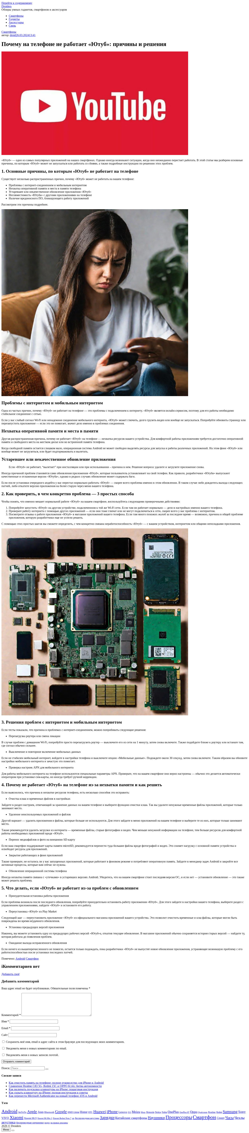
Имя (5, 1021)
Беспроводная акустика (87, 1118)
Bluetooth (49, 1112)
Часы (229, 1118)
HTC (90, 1112)
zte (73, 1118)
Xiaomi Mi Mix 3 (44, 1118)
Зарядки (107, 1117)
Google (61, 1111)
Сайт (4, 1034)
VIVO (5, 1117)
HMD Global (73, 1112)
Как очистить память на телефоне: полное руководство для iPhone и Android (56, 1082)
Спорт (221, 1117)
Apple (32, 1111)
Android (20, 958)
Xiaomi (16, 1117)
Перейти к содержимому (16, 3)
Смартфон (32, 958)
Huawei (99, 1111)
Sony (242, 1112)
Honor (83, 1112)
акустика (8, 1122)
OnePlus (173, 1112)
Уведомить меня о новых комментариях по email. (36, 1048)
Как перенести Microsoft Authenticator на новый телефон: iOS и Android (53, 1095)
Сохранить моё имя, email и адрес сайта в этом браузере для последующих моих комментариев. (65, 1041)
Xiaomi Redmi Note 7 (62, 1118)
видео (47, 1123)
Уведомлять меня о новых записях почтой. (32, 1055)
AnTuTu (22, 1112)
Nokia (158, 1112)
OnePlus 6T (184, 1112)
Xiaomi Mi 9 (30, 1118)
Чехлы (239, 1118)
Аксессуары (16, 22)
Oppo (193, 1112)
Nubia (164, 1112)
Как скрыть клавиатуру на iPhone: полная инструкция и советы (48, 1092)
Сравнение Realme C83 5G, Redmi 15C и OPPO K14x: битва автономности (55, 1086)
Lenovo (122, 1112)
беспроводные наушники (30, 1122)
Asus (41, 1111)
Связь (12, 25)
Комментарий (11, 1015)
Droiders (6, 6)
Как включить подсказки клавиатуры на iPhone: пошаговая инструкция (53, 1089)
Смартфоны (16, 15)
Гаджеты (14, 19)
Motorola (150, 1112)
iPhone (112, 1111)
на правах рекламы (59, 1123)
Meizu (136, 1112)
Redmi (219, 1112)
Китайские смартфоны (131, 1118)
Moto (143, 1112)
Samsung (230, 1111)
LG (129, 1112)
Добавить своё (10, 974)
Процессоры (179, 1117)
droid (13, 35)
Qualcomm (202, 1112)
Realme (212, 1112)
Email (5, 1028)
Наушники (156, 1118)
